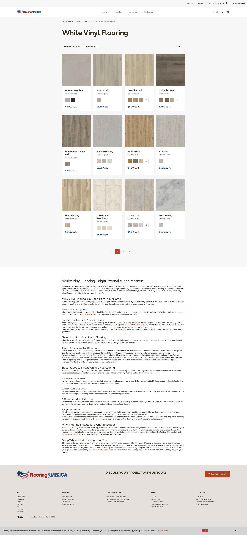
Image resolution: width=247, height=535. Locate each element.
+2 (146, 225)
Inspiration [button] (118, 12)
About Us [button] (133, 12)
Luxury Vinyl (21, 496)
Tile (18, 507)
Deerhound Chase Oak (75, 153)
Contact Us (148, 12)
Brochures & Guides (68, 504)
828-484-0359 (239, 3)
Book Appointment (218, 474)
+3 (146, 100)
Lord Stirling (165, 215)
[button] (217, 12)
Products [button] (103, 12)
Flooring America (67, 21)
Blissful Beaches (74, 90)
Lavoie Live (134, 215)
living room (145, 391)
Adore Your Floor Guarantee (159, 504)
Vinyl (85, 21)
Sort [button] (178, 47)
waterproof (155, 355)
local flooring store (145, 445)
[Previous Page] (111, 251)
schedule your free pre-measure (102, 450)
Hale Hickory (72, 215)
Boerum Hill (102, 90)
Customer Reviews (157, 501)
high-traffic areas (89, 314)
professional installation (72, 434)
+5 (146, 161)
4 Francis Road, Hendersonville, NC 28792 (41, 517)
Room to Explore (156, 499)
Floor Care (20, 509)
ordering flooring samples (121, 447)
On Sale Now (21, 512)
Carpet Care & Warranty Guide (116, 496)
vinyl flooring (102, 302)
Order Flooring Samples (203, 499)
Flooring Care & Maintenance (115, 501)
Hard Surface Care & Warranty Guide (118, 499)
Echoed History (104, 151)
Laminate (20, 504)
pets (180, 312)
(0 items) (228, 12)
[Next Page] (136, 251)
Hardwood (20, 499)
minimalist (78, 402)
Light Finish (89, 46)
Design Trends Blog (68, 499)
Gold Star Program (157, 507)
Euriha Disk (134, 151)
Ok (205, 531)
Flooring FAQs (66, 501)
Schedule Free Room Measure (205, 501)
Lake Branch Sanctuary (103, 217)
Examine (163, 151)
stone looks (140, 325)
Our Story (154, 496)
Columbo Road (167, 90)
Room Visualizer (67, 496)
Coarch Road (135, 90)
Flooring (78, 21)
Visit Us (190, 3)
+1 (177, 100)
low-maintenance (125, 329)
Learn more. (163, 531)
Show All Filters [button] (70, 47)
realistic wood (126, 325)
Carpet (19, 501)
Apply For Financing (202, 504)
